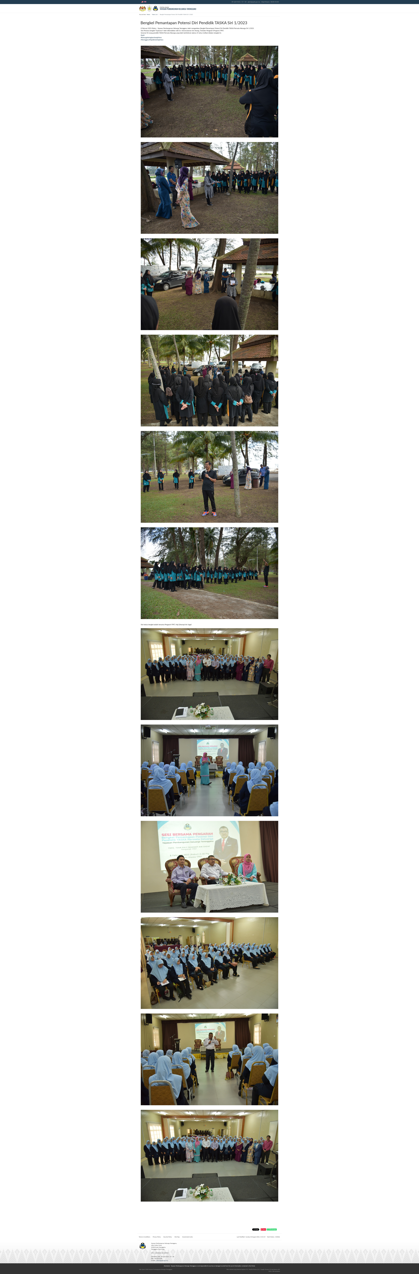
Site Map (177, 1237)
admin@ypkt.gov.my (254, 2)
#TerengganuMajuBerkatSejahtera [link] (152, 40)
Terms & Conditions (144, 1237)
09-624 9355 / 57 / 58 (239, 2)
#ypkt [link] (143, 35)
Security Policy (167, 1237)
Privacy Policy (157, 1237)
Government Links (187, 1237)
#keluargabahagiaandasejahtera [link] (151, 37)
